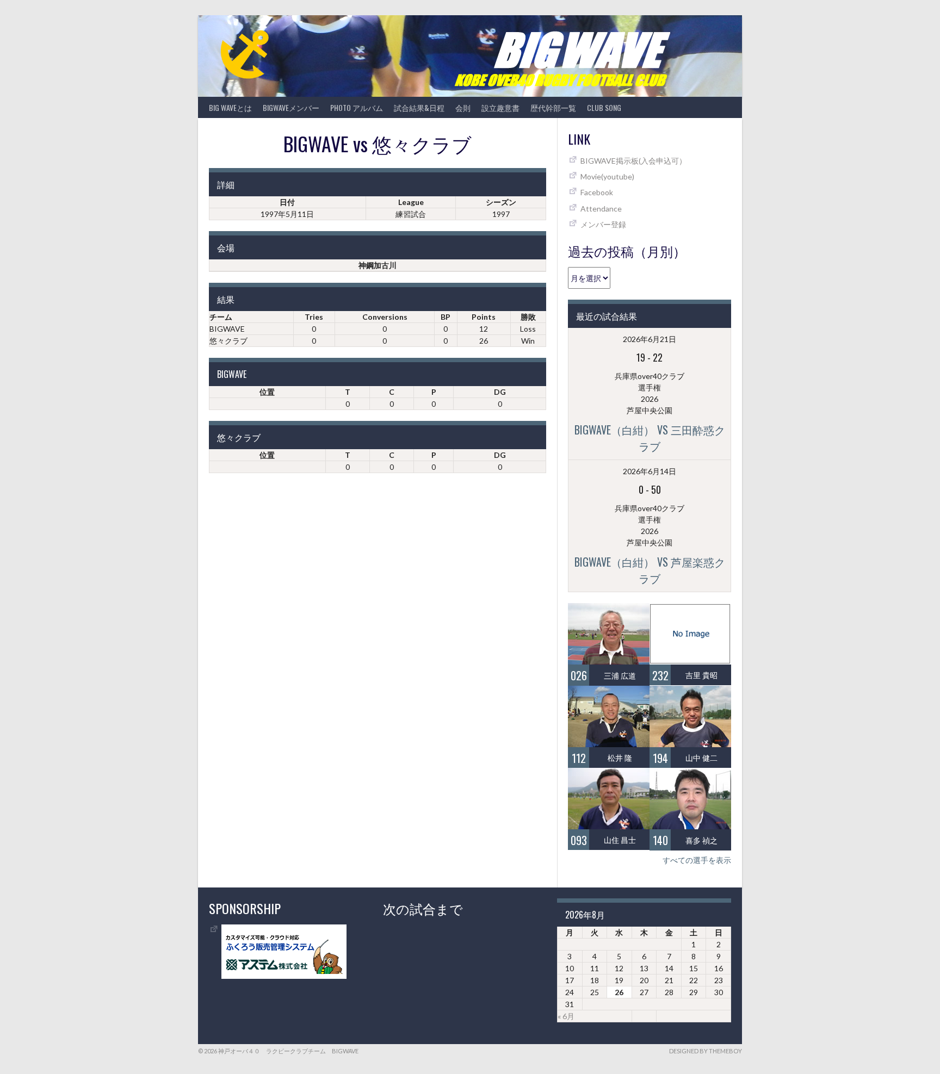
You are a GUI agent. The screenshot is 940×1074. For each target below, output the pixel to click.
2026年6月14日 (649, 471)
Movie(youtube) (607, 176)
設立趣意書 (500, 107)
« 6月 (566, 1016)
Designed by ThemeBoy (705, 1050)
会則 (463, 107)
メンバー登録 (603, 224)
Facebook (596, 192)
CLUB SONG (604, 107)
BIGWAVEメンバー (291, 107)
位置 (267, 391)
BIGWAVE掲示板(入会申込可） (633, 160)
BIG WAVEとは (230, 107)
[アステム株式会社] (284, 975)
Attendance (601, 208)
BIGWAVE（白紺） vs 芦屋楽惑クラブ (649, 570)
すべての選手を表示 (697, 860)
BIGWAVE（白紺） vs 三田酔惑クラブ (649, 437)
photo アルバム (356, 107)
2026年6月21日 (649, 339)
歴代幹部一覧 (553, 107)
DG (500, 391)
